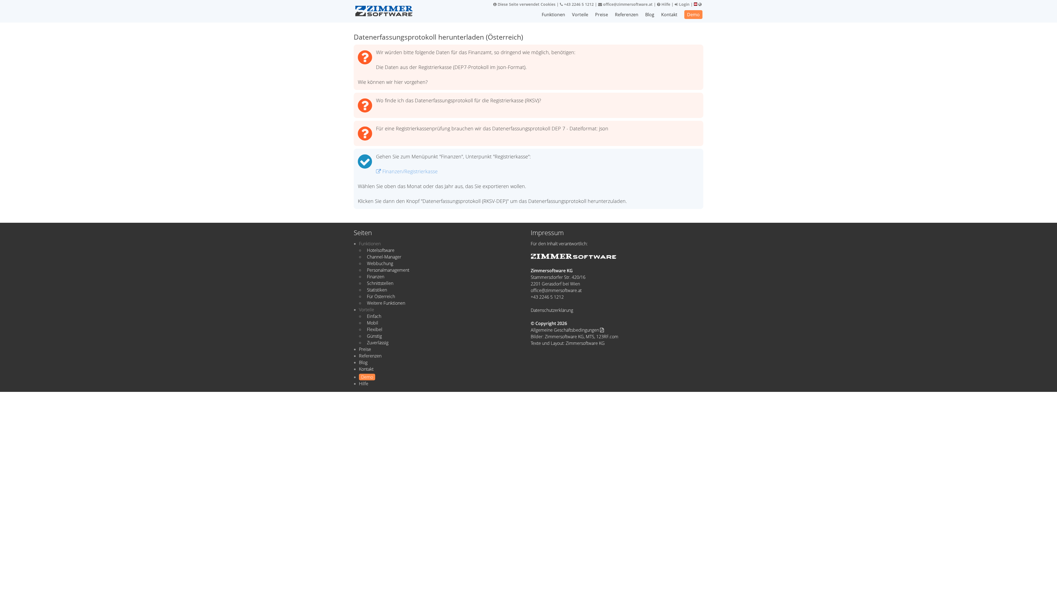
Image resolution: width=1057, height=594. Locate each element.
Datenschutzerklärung (552, 310)
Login (684, 4)
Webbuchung (380, 263)
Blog (649, 15)
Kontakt (669, 15)
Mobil (372, 323)
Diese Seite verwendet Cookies (526, 4)
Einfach (374, 316)
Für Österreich (381, 296)
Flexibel (374, 329)
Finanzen (375, 277)
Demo (693, 15)
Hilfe (665, 4)
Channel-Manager (384, 257)
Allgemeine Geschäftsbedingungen (565, 330)
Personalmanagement (388, 270)
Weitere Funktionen (386, 303)
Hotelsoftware (380, 250)
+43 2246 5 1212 (578, 4)
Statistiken (377, 290)
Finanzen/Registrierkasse (409, 171)
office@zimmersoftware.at (627, 4)
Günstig (374, 336)
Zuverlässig (377, 343)
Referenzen (626, 15)
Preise (601, 15)
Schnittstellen (380, 283)
